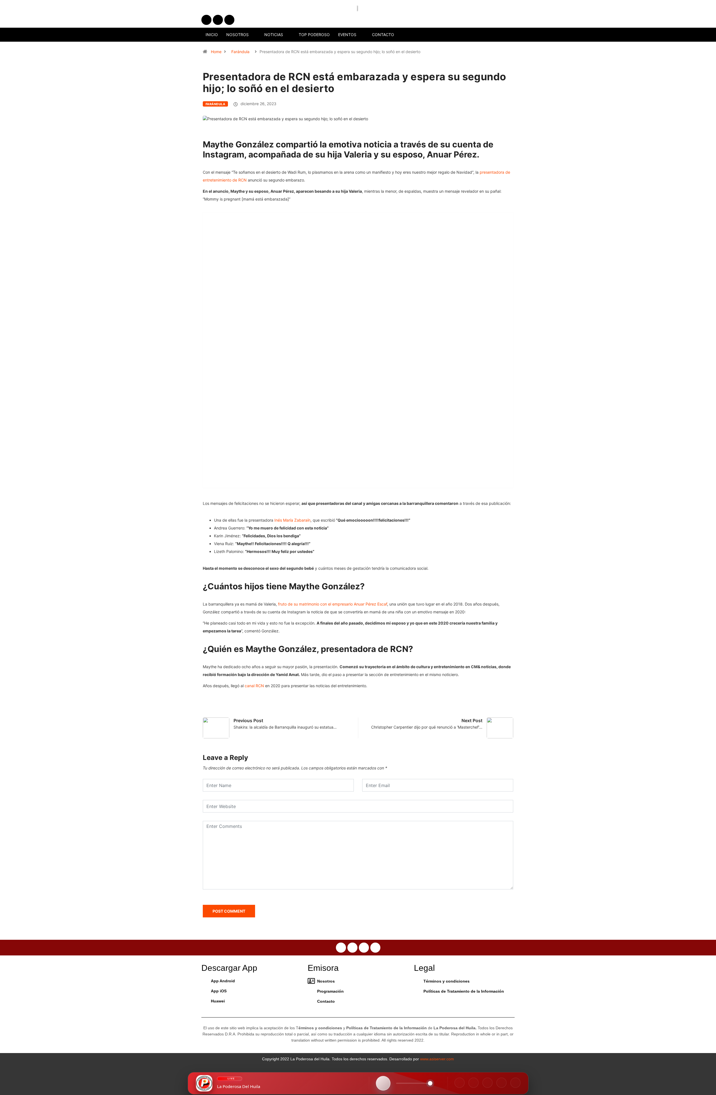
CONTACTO (383, 34)
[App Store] (501, 1083)
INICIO (212, 34)
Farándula (240, 51)
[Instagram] (473, 1083)
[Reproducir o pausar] (383, 1083)
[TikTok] (487, 1083)
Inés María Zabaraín (292, 520)
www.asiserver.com (437, 1059)
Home (216, 51)
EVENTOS (347, 34)
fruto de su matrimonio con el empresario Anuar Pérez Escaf (332, 604)
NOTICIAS (273, 34)
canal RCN (254, 685)
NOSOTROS (237, 34)
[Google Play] (515, 1083)
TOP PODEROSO (314, 34)
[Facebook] (459, 1083)
